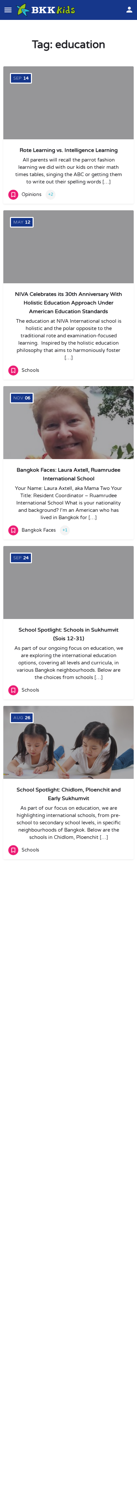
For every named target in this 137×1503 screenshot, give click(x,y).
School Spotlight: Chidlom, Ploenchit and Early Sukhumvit (69, 794)
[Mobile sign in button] (129, 9)
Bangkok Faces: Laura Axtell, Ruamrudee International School (68, 474)
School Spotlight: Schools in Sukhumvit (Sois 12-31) (68, 634)
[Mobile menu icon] (8, 10)
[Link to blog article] (68, 422)
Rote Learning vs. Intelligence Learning (69, 150)
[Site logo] (46, 10)
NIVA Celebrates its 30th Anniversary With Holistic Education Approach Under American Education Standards (68, 303)
